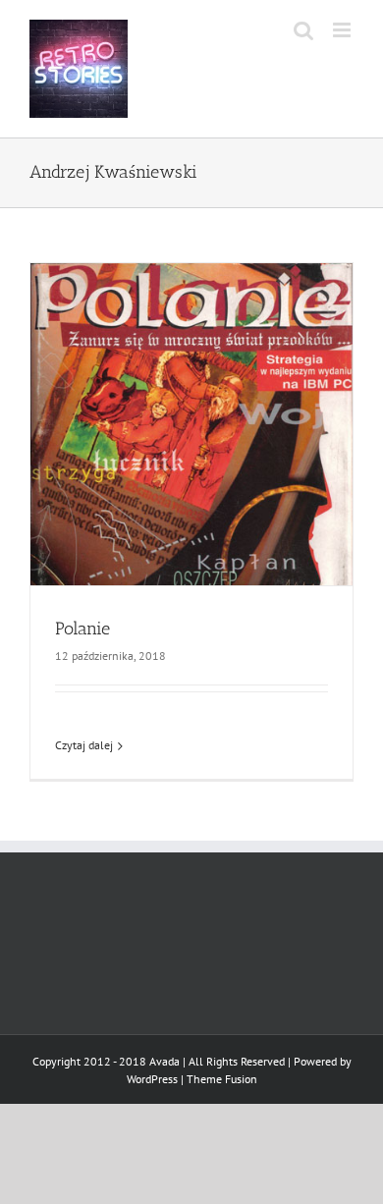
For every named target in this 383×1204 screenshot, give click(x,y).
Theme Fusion (222, 1078)
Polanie (82, 628)
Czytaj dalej (84, 745)
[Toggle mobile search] (303, 30)
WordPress (152, 1078)
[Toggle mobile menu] (343, 30)
